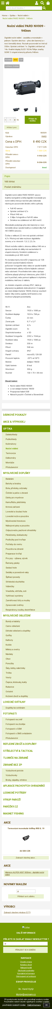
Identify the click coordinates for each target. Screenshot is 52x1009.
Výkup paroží (12, 799)
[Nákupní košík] (49, 4)
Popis (7, 176)
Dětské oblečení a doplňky (18, 630)
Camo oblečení (13, 626)
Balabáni (10, 479)
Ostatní (9, 691)
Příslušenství (12, 467)
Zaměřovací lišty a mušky (18, 600)
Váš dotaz (10, 181)
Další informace (34, 1005)
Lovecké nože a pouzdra (17, 516)
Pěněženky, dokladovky (16, 535)
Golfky (9, 635)
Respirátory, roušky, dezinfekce (20, 609)
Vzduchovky (11, 775)
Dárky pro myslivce (14, 497)
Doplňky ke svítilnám (15, 708)
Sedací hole (11, 567)
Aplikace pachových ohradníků (24, 785)
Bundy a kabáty (13, 621)
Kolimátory (11, 444)
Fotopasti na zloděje (15, 724)
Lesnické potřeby (14, 792)
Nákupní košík (26, 968)
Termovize (11, 453)
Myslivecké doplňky (16, 473)
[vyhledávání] (43, 4)
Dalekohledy (11, 434)
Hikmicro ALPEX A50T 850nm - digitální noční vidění (24, 873)
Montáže (10, 462)
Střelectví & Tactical (18, 750)
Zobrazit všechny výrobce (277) (17, 912)
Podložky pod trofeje (16, 539)
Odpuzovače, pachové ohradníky (21, 530)
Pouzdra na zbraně (14, 549)
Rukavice (10, 687)
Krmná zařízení (13, 507)
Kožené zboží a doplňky (17, 696)
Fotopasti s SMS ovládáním (19, 733)
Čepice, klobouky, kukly (16, 682)
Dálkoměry (11, 458)
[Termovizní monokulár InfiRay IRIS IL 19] (26, 838)
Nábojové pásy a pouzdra (17, 525)
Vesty (8, 677)
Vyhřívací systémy (14, 595)
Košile (8, 644)
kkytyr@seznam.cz (26, 994)
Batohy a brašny (13, 483)
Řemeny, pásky (12, 563)
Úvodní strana (26, 962)
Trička (8, 673)
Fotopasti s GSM (14, 729)
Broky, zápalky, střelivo (16, 780)
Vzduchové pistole (14, 770)
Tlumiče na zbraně (15, 757)
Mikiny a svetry (13, 649)
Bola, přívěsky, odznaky (16, 488)
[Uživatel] (38, 4)
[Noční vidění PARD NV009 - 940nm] (26, 87)
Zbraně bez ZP (12, 764)
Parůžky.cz (10, 806)
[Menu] (3, 3)
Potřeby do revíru (14, 544)
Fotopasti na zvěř (14, 719)
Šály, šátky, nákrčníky (15, 668)
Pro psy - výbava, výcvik (17, 558)
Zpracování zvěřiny (14, 605)
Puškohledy (11, 439)
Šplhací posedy (13, 577)
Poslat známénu (13, 187)
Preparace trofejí (14, 553)
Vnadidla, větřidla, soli (16, 591)
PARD (44, 136)
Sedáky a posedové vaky (17, 572)
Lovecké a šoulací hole (16, 511)
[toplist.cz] (26, 927)
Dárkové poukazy (15, 414)
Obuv (8, 659)
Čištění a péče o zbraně (17, 493)
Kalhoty (9, 640)
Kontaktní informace (26, 973)
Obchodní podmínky (26, 970)
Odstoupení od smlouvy (26, 976)
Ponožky (10, 663)
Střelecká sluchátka (15, 581)
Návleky (9, 654)
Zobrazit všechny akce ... (26, 858)
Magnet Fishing (13, 813)
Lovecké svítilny (14, 701)
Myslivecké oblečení (16, 615)
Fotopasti (10, 713)
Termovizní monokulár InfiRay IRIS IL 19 (26, 828)
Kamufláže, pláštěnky (16, 502)
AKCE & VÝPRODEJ (14, 421)
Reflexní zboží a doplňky (20, 743)
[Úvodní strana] (9, 4)
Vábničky (10, 586)
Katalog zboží (26, 965)
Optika (7, 428)
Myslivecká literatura (15, 521)
